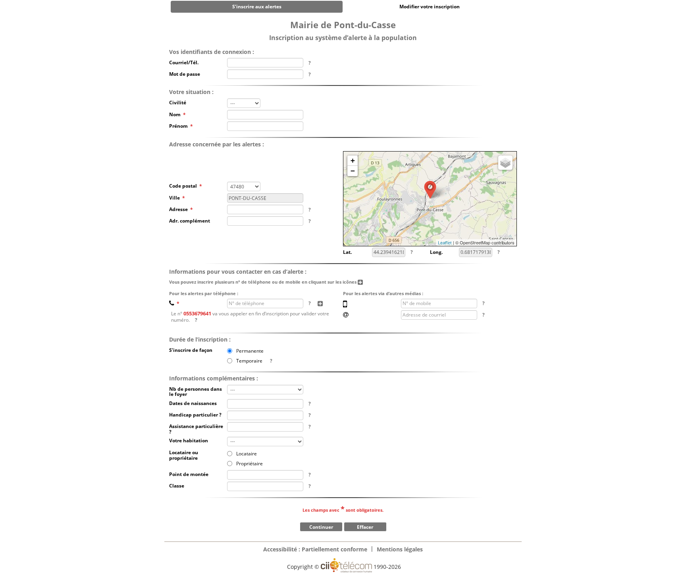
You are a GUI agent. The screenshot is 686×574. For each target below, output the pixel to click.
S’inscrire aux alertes (256, 6)
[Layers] (505, 162)
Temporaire (249, 360)
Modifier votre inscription (429, 6)
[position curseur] (430, 190)
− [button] (353, 171)
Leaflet (445, 243)
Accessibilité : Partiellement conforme (315, 549)
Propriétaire (249, 463)
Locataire (246, 453)
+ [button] (353, 160)
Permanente (250, 350)
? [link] (309, 63)
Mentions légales (400, 549)
